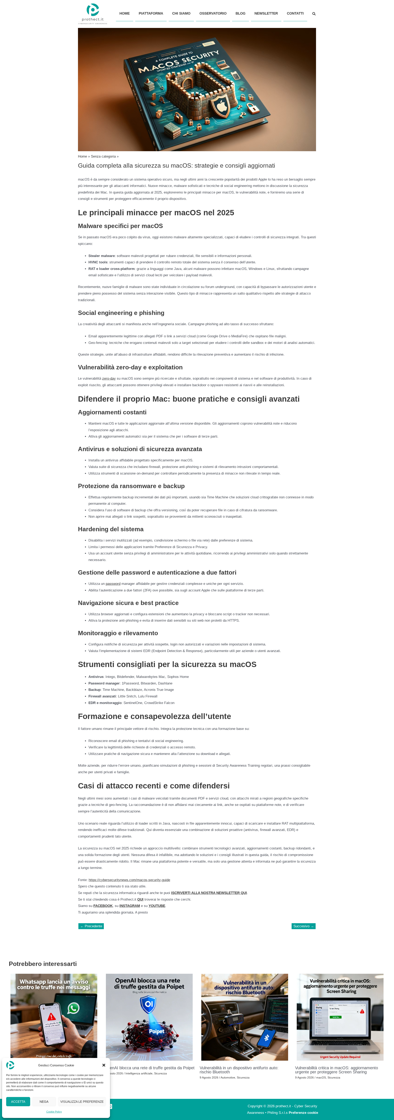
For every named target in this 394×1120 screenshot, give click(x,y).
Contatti (295, 13)
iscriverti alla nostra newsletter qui (209, 893)
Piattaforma (151, 13)
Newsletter (266, 13)
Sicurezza (160, 1073)
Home (124, 13)
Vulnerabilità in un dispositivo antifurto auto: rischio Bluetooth (239, 1070)
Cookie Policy (54, 1111)
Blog (240, 13)
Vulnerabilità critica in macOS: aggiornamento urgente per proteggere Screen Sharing (336, 1070)
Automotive (228, 1077)
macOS (321, 1077)
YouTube (157, 906)
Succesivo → (303, 926)
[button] (104, 1065)
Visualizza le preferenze (82, 1101)
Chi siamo (181, 13)
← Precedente (91, 926)
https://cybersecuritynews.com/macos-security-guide (129, 880)
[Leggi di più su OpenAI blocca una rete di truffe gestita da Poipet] (149, 1017)
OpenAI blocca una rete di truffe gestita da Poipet (149, 1068)
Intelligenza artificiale (138, 1073)
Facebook (103, 906)
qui (140, 899)
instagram (129, 906)
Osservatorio (213, 13)
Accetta (18, 1101)
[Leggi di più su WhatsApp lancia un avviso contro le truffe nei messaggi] (54, 1017)
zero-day (109, 378)
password (113, 584)
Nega (44, 1101)
